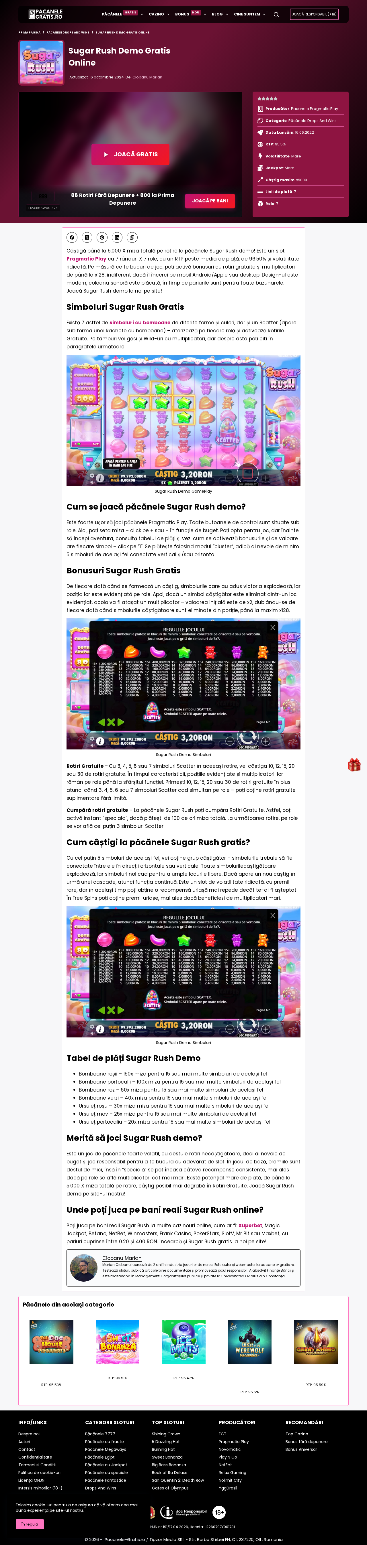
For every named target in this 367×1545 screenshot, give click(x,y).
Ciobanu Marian (147, 77)
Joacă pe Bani (210, 201)
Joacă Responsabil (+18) (314, 14)
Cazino (156, 14)
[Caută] (276, 14)
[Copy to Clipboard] (132, 237)
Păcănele (119, 13)
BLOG (217, 14)
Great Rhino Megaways (315, 1371)
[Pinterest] (102, 237)
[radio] (259, 98)
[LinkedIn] (117, 237)
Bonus (187, 13)
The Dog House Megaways (51, 1371)
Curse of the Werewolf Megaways (250, 1374)
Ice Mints (184, 1367)
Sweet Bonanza (117, 1367)
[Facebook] (72, 237)
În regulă (30, 1524)
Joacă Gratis (136, 154)
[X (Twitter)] (87, 237)
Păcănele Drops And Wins (312, 120)
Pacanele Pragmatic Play (314, 108)
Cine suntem (247, 14)
